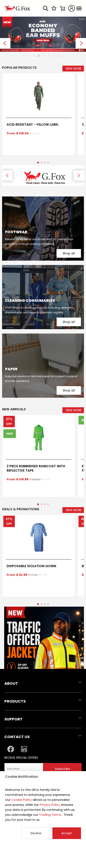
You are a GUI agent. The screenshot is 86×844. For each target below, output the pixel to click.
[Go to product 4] (48, 162)
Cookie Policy (21, 799)
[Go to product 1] (38, 162)
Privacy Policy (50, 804)
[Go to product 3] (45, 162)
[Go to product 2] (41, 162)
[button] (23, 55)
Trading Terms (50, 814)
